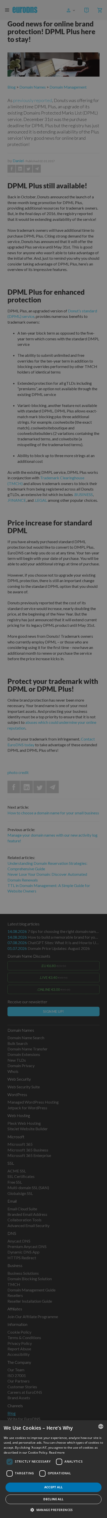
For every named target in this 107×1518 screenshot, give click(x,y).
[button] (53, 1509)
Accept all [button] (53, 1487)
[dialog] (53, 1469)
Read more (57, 1452)
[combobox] (100, 1426)
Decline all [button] (53, 1499)
